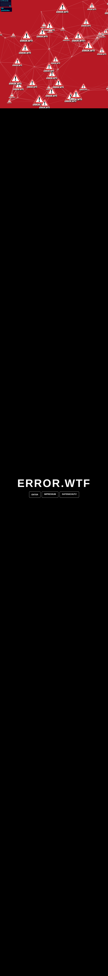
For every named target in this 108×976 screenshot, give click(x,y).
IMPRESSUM (50, 494)
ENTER (35, 494)
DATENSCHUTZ (69, 494)
